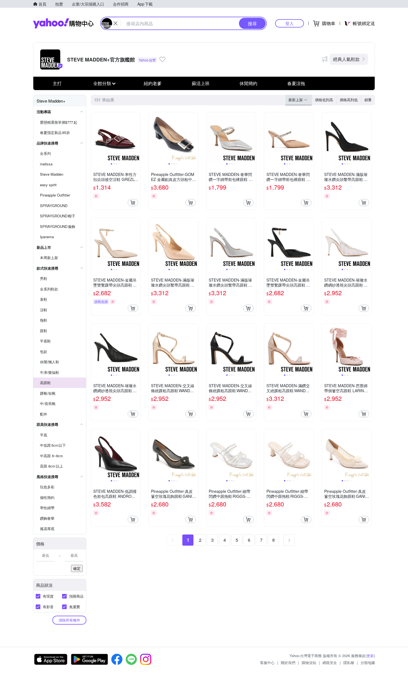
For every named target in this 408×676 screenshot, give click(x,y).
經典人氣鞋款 (346, 59)
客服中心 (267, 662)
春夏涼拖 (296, 83)
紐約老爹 (153, 83)
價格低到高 (324, 99)
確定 (76, 568)
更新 (370, 655)
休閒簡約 (248, 83)
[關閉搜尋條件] (115, 23)
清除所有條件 (69, 620)
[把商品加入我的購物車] (133, 202)
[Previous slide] (94, 137)
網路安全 (330, 662)
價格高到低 (349, 99)
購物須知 (309, 662)
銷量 (368, 99)
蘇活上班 (201, 83)
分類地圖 (368, 662)
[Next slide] (136, 137)
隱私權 (348, 662)
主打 (57, 83)
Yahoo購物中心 (63, 23)
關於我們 (288, 662)
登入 (289, 23)
